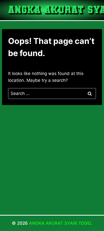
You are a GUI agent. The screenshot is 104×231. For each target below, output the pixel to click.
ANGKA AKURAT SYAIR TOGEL (60, 223)
